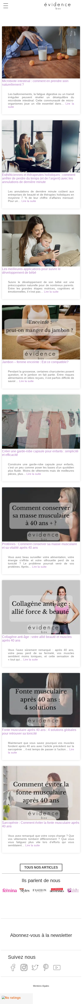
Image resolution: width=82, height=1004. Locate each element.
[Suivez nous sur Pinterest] (46, 968)
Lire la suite (28, 201)
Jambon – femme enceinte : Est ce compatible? (35, 362)
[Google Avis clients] (16, 998)
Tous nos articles (41, 867)
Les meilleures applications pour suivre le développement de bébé (31, 270)
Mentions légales (41, 986)
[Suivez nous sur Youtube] (57, 968)
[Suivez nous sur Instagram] (24, 968)
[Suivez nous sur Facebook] (13, 968)
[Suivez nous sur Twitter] (35, 968)
